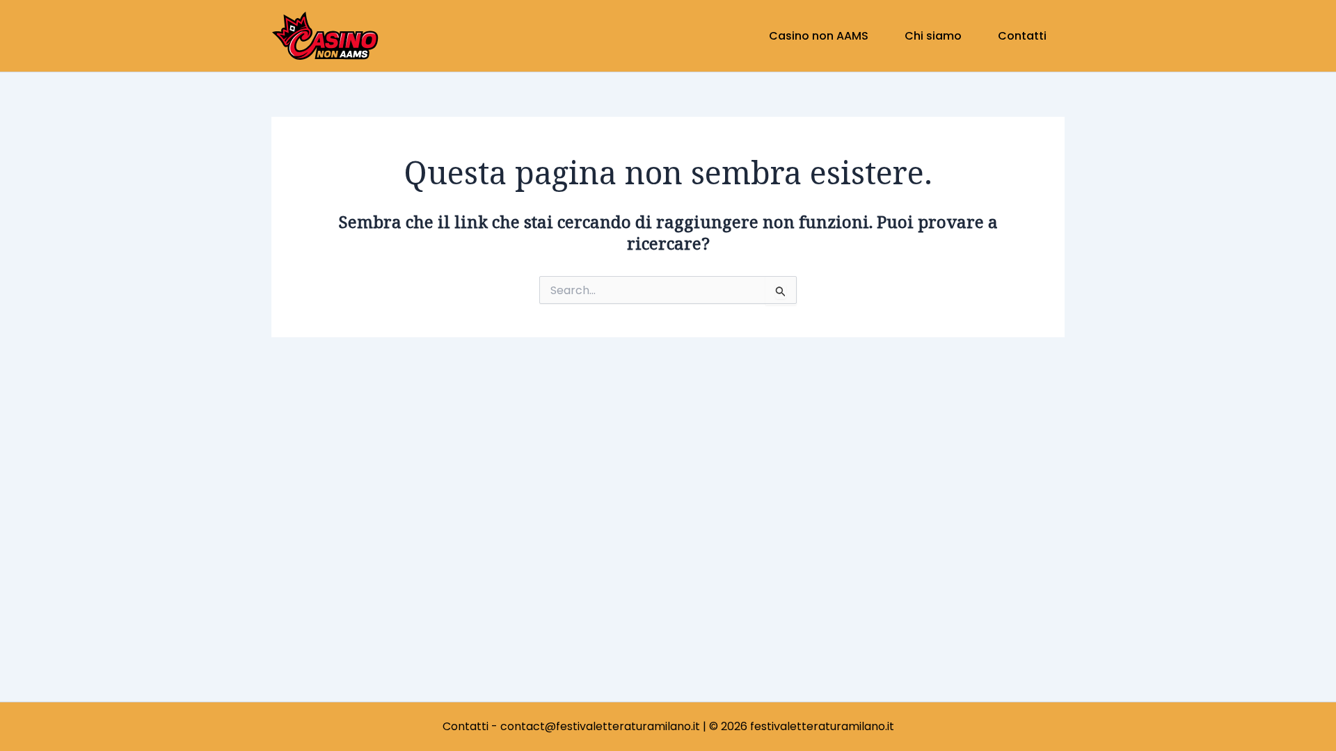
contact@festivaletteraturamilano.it (600, 726)
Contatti (465, 726)
